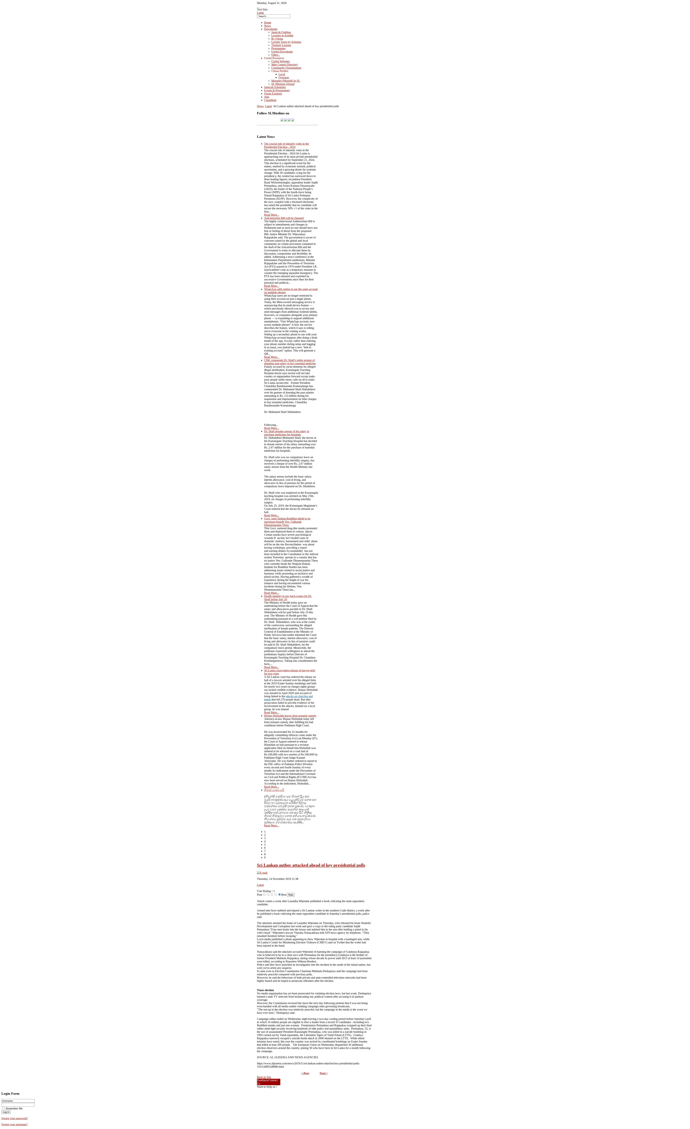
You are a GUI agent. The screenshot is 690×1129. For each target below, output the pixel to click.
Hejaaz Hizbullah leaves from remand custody (290, 715)
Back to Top (264, 1077)
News (260, 106)
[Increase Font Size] (257, 6)
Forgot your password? (14, 1118)
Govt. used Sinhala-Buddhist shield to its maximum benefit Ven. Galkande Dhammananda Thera (287, 522)
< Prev (305, 1073)
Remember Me (14, 1108)
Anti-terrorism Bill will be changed (284, 218)
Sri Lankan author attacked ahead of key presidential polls (311, 865)
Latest (268, 106)
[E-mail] (262, 872)
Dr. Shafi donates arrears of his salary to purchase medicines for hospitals (286, 433)
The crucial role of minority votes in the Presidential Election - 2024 (286, 145)
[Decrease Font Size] (258, 6)
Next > (324, 1073)
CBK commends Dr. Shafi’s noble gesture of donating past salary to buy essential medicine (290, 362)
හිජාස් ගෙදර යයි (274, 790)
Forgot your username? (14, 1124)
